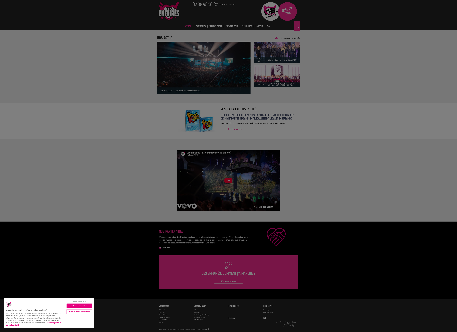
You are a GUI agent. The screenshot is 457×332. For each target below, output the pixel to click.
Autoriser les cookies (79, 306)
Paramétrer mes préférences (79, 312)
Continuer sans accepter (79, 301)
